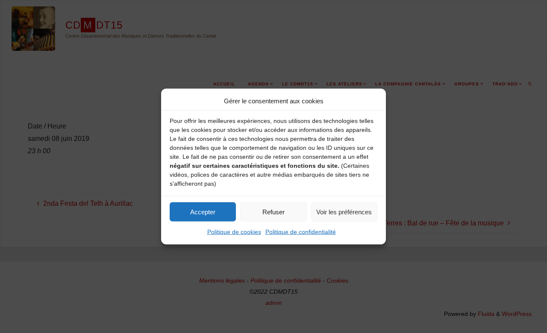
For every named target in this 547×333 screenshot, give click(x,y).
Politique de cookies (234, 231)
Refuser (273, 211)
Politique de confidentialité (300, 231)
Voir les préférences (344, 211)
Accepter (202, 211)
